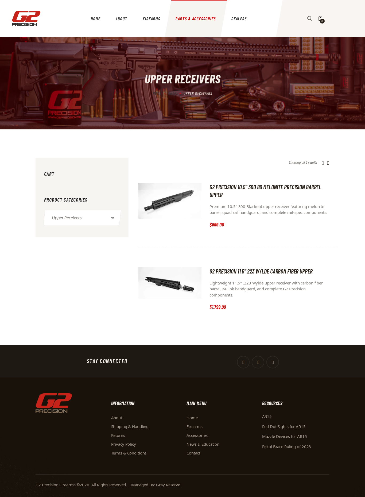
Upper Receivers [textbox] (83, 217)
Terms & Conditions (129, 453)
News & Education (203, 444)
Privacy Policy (123, 444)
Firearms (195, 426)
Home (157, 93)
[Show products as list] (328, 163)
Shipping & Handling (130, 426)
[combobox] (82, 217)
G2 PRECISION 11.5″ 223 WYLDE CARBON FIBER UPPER (260, 271)
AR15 (267, 416)
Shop (172, 93)
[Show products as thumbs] (322, 163)
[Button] (309, 19)
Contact (193, 453)
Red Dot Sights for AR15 (284, 426)
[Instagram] (272, 362)
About (116, 417)
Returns (118, 435)
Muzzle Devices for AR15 (284, 436)
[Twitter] (258, 362)
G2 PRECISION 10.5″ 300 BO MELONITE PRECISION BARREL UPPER (265, 190)
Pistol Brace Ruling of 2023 (286, 446)
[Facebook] (243, 362)
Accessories (197, 435)
